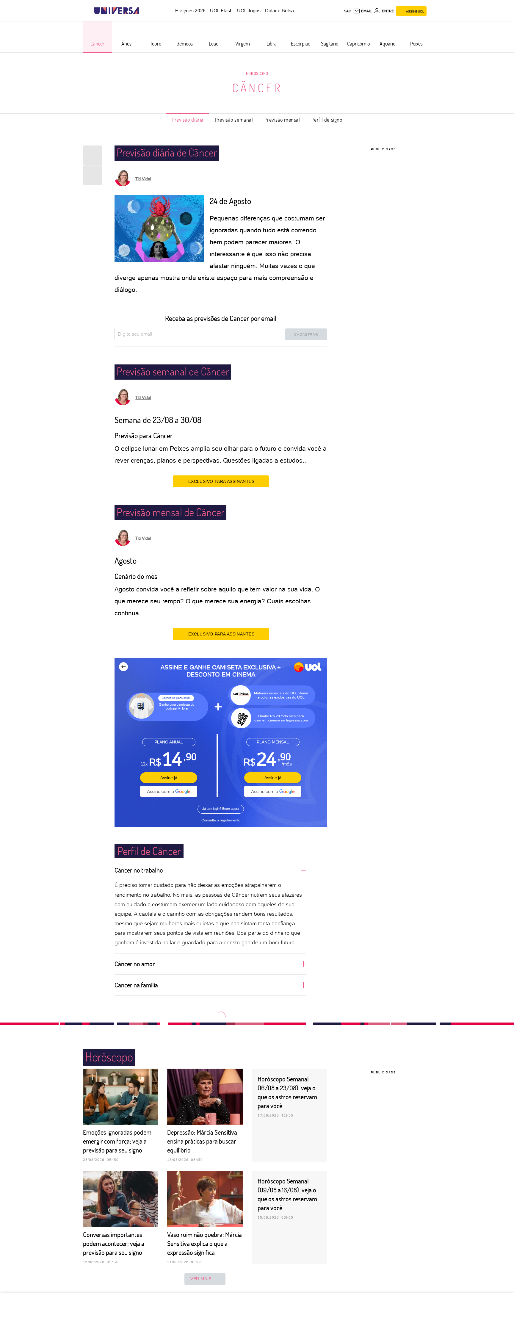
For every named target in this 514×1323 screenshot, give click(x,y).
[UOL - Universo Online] (144, 10)
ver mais (200, 1278)
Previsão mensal (282, 119)
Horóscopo (257, 73)
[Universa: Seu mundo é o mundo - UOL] (116, 10)
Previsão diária (187, 119)
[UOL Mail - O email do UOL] (362, 11)
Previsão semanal (234, 119)
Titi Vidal (143, 178)
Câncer (257, 87)
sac (347, 11)
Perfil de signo (326, 119)
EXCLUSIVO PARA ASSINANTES (221, 481)
